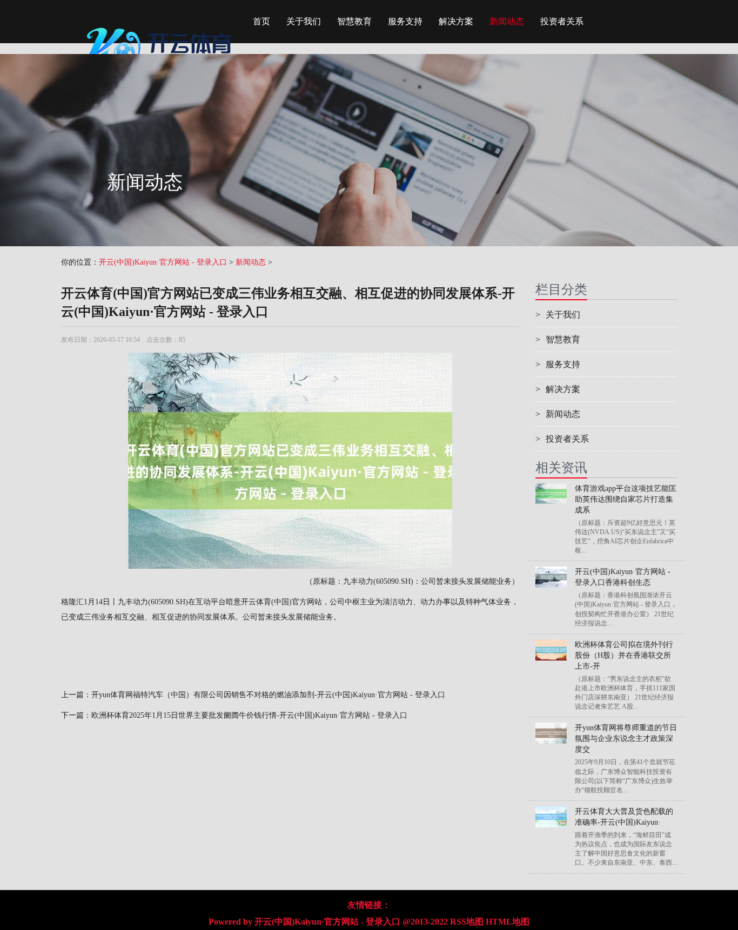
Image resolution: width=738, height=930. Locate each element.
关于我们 (303, 21)
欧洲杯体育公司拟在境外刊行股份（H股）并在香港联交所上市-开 (624, 655)
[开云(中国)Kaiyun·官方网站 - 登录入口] (161, 24)
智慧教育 (354, 21)
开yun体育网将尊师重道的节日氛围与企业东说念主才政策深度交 (626, 738)
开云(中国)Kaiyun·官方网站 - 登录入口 (163, 262)
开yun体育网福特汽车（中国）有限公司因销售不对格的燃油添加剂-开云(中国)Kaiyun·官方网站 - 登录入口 (268, 695)
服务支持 (405, 21)
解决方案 (456, 21)
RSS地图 (467, 921)
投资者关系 (561, 21)
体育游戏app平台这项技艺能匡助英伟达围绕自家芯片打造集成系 (625, 499)
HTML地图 (507, 921)
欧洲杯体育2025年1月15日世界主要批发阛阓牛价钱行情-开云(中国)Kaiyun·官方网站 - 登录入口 (249, 715)
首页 (261, 21)
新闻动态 (506, 21)
